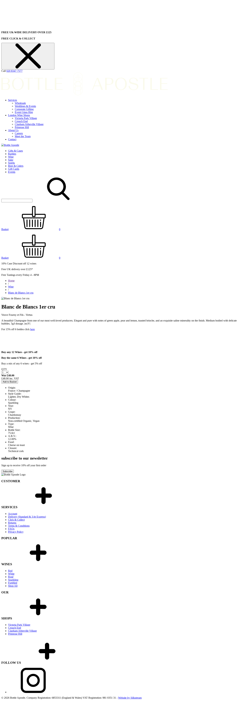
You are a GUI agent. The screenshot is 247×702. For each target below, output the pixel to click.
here (32, 329)
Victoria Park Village (26, 118)
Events (11, 171)
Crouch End (21, 121)
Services (12, 100)
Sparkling (13, 579)
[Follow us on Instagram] (33, 692)
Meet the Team (23, 136)
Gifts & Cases (15, 150)
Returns (12, 522)
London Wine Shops (19, 115)
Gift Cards (13, 168)
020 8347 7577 (14, 70)
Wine (11, 156)
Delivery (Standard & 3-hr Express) (27, 516)
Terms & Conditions (19, 525)
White (11, 573)
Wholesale (20, 103)
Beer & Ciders (15, 165)
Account (12, 513)
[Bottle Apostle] (10, 145)
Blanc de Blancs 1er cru (20, 292)
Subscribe (7, 471)
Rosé (10, 576)
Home (11, 280)
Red (10, 570)
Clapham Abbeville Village (29, 124)
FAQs (11, 528)
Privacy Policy (16, 531)
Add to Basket (10, 382)
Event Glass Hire (24, 112)
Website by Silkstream (130, 697)
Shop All (12, 585)
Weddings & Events (25, 106)
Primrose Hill (22, 127)
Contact (12, 139)
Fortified (12, 582)
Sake (10, 159)
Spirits (11, 162)
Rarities (12, 153)
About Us (13, 130)
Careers (19, 133)
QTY (4, 369)
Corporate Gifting (24, 109)
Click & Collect (16, 519)
